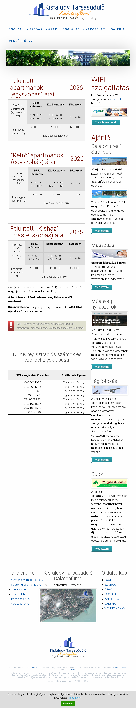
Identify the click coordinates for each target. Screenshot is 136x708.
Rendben (67, 703)
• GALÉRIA (116, 29)
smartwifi (116, 99)
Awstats (73, 670)
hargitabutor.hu (20, 603)
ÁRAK (108, 589)
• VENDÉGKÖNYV (20, 41)
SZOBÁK (110, 584)
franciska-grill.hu (21, 599)
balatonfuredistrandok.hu (26, 584)
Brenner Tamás (119, 668)
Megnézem (102, 230)
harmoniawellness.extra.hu (27, 579)
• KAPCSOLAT (94, 29)
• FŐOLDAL (15, 29)
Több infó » (75, 697)
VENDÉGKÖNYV (114, 608)
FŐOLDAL (110, 579)
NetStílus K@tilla (33, 668)
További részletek (106, 122)
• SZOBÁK (35, 29)
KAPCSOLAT (112, 599)
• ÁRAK (51, 29)
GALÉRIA (110, 603)
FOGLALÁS (111, 594)
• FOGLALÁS (70, 29)
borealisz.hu (18, 589)
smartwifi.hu (18, 594)
